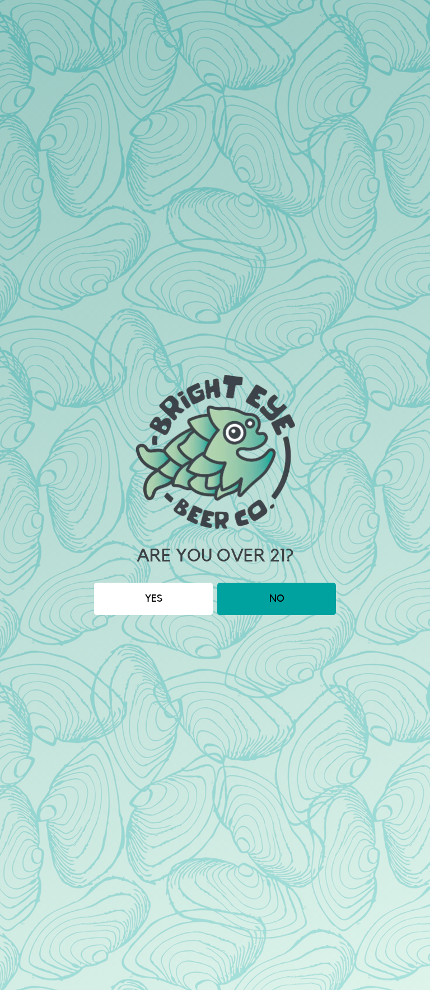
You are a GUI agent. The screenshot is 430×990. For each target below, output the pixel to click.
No (276, 598)
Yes (153, 598)
